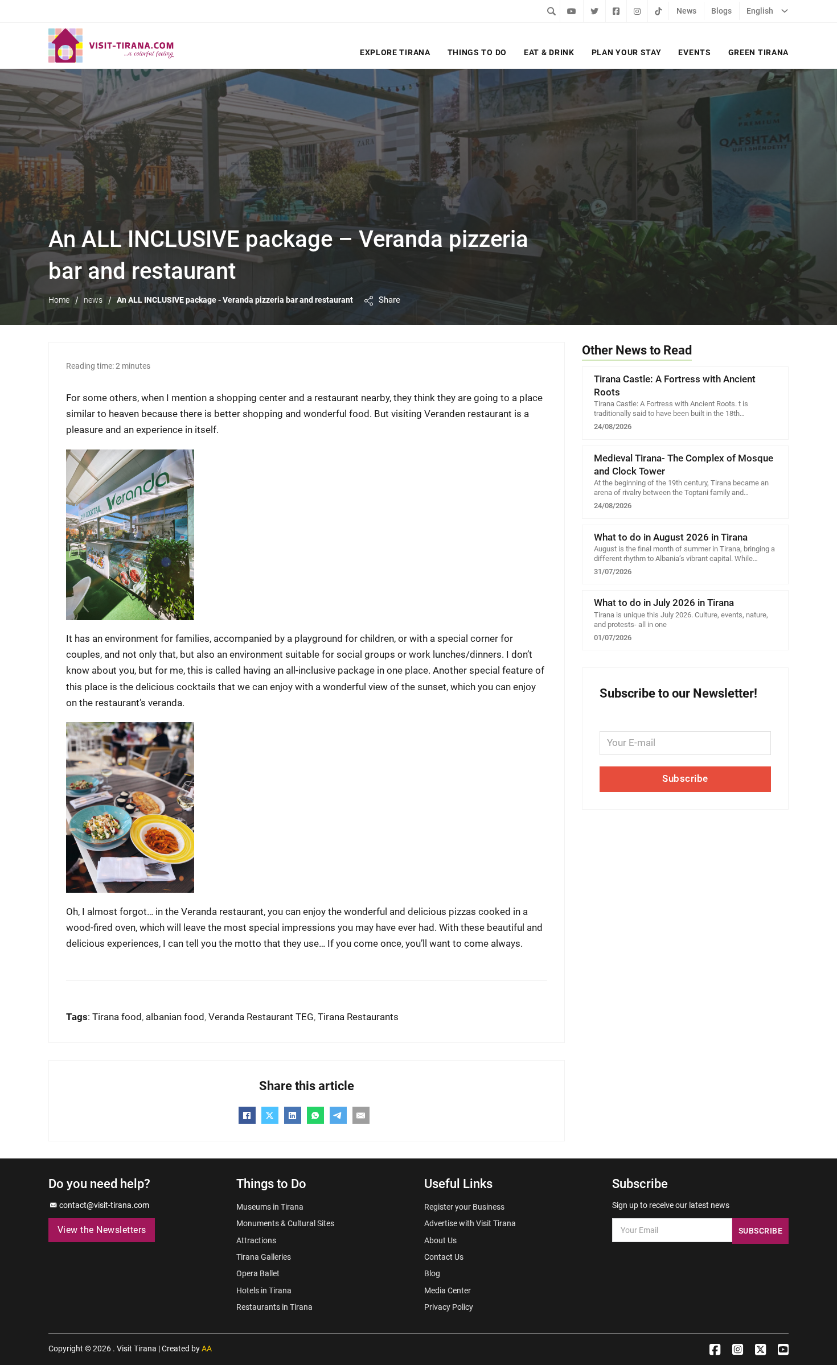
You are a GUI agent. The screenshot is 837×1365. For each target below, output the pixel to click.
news (93, 299)
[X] (269, 1115)
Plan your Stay (627, 52)
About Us (440, 1240)
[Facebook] (247, 1115)
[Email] (361, 1115)
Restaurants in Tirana (274, 1307)
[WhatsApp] (315, 1115)
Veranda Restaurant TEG (261, 1017)
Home (58, 299)
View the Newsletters (102, 1230)
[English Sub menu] (785, 11)
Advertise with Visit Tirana (470, 1223)
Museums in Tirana (269, 1206)
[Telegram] (338, 1115)
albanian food (175, 1017)
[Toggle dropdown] (368, 301)
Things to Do (477, 52)
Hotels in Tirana (264, 1290)
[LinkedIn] (292, 1115)
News (686, 10)
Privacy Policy (448, 1307)
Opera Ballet (258, 1273)
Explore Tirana (395, 52)
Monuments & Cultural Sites (285, 1223)
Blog (432, 1273)
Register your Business (464, 1206)
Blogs (721, 10)
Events (694, 52)
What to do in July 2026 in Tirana (664, 602)
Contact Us (443, 1256)
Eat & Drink (549, 52)
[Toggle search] (551, 10)
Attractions (256, 1240)
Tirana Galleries (263, 1256)
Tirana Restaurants (358, 1017)
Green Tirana (758, 52)
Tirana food (117, 1017)
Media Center (447, 1290)
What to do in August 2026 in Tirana (671, 537)
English (759, 10)
